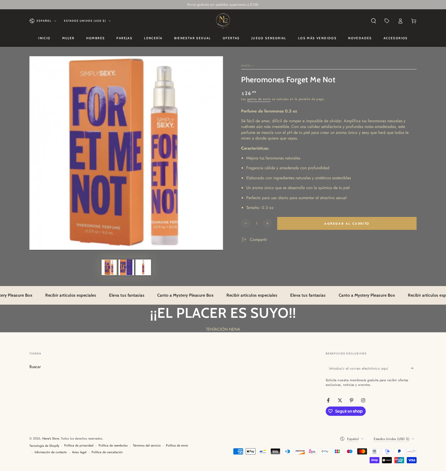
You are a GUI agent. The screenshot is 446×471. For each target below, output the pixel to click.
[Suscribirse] (414, 368)
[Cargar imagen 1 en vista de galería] (109, 267)
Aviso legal (79, 452)
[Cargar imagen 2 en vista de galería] (126, 267)
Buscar (35, 367)
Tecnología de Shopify (44, 446)
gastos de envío (259, 99)
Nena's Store (50, 438)
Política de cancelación (107, 452)
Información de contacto (51, 452)
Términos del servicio (147, 445)
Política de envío (177, 445)
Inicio (246, 66)
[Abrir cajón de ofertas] (387, 21)
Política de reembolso (113, 445)
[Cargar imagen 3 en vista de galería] (143, 267)
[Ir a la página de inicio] (223, 20)
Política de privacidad (78, 445)
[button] (373, 21)
